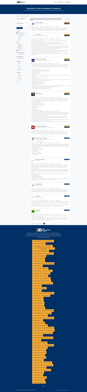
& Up (22, 45)
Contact (68, 390)
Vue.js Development (38, 375)
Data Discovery (37, 273)
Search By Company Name (21, 18)
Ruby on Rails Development (39, 350)
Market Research (49, 317)
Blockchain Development (39, 258)
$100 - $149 (20, 78)
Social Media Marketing (38, 365)
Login (55, 2)
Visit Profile (67, 159)
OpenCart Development (38, 330)
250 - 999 (19, 68)
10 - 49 (19, 65)
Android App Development (39, 243)
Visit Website (67, 23)
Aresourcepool (39, 22)
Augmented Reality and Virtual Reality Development (43, 248)
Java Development (37, 310)
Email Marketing (37, 285)
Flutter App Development (39, 293)
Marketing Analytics (38, 320)
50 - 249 (19, 66)
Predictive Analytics (37, 335)
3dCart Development (38, 241)
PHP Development (47, 332)
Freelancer (19, 62)
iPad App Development (38, 305)
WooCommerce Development (39, 377)
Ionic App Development (38, 303)
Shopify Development (38, 360)
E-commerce (20, 36)
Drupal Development (38, 283)
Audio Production (49, 253)
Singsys (38, 196)
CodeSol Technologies (41, 59)
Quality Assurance (37, 345)
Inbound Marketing (45, 295)
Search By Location (20, 23)
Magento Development (38, 317)
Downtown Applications (41, 126)
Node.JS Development (48, 327)
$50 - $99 (19, 76)
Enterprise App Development (39, 288)
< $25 (19, 74)
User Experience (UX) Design (39, 367)
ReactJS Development (48, 345)
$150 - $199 (20, 79)
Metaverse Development (39, 322)
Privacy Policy (64, 390)
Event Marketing (37, 290)
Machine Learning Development (40, 315)
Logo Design (47, 313)
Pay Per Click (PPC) (37, 332)
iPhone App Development (39, 308)
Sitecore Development (38, 362)
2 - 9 (18, 64)
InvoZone (38, 210)
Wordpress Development (38, 379)
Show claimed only (21, 58)
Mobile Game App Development (40, 325)
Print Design (49, 337)
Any (18, 50)
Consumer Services (21, 35)
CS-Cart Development (38, 270)
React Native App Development (40, 347)
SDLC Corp (38, 93)
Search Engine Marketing (39, 355)
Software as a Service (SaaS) (39, 352)
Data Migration (46, 273)
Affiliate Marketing (49, 241)
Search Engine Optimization (39, 357)
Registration (60, 2)
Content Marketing (37, 265)
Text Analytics (49, 365)
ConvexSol (38, 34)
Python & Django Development (40, 342)
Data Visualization (45, 278)
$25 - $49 (19, 75)
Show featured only (21, 54)
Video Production (46, 370)
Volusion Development (38, 372)
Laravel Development (38, 313)
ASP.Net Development (38, 253)
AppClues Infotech (40, 159)
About (59, 390)
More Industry (19, 39)
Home (18, 16)
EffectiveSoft (39, 184)
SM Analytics (48, 362)
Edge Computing (48, 283)
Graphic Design (50, 293)
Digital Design (47, 280)
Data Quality (44, 275)
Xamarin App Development (39, 382)
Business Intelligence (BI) (39, 260)
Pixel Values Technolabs (41, 138)
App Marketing (48, 246)
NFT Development (37, 327)
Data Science (36, 278)
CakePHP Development (38, 263)
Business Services (20, 32)
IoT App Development (38, 300)
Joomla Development (48, 310)
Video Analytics (37, 370)
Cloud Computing (49, 263)
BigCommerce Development (39, 255)
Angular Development (38, 246)
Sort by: (66, 19)
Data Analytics (48, 270)
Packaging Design (49, 330)
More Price (18, 81)
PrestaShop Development (39, 337)
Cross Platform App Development (40, 268)
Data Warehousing (37, 280)
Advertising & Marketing (22, 34)
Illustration (36, 295)
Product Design (37, 340)
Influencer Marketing (38, 298)
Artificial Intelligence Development (41, 251)
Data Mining (36, 275)
